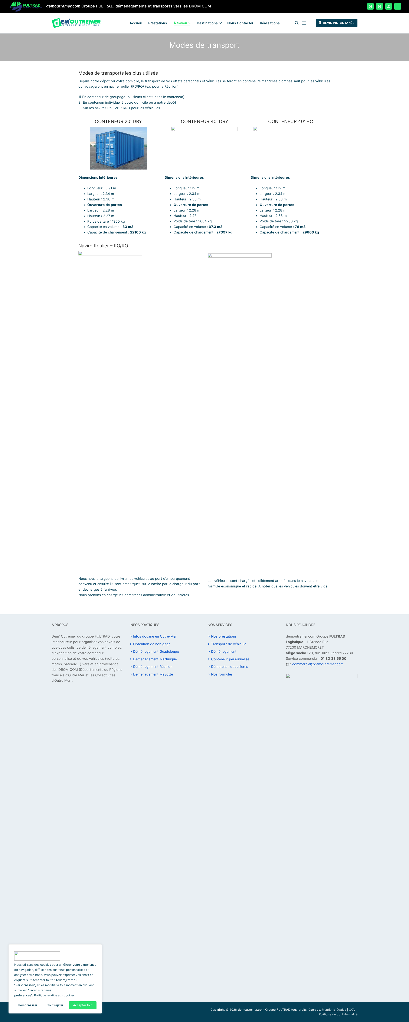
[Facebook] (370, 6)
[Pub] (397, 6)
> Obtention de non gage (150, 644)
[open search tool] (297, 23)
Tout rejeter (55, 1005)
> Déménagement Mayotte (151, 674)
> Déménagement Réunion (151, 666)
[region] (55, 978)
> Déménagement (222, 651)
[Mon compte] (388, 6)
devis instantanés (338, 23)
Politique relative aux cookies (54, 995)
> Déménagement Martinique (153, 659)
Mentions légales (334, 1009)
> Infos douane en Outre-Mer (153, 636)
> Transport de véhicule (227, 644)
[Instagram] (379, 6)
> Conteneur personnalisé (228, 659)
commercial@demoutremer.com (318, 664)
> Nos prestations (222, 636)
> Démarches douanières (228, 666)
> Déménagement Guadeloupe (154, 651)
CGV (352, 1009)
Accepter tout (82, 1005)
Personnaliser (27, 1005)
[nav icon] (305, 23)
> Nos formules (220, 674)
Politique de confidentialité (338, 1014)
